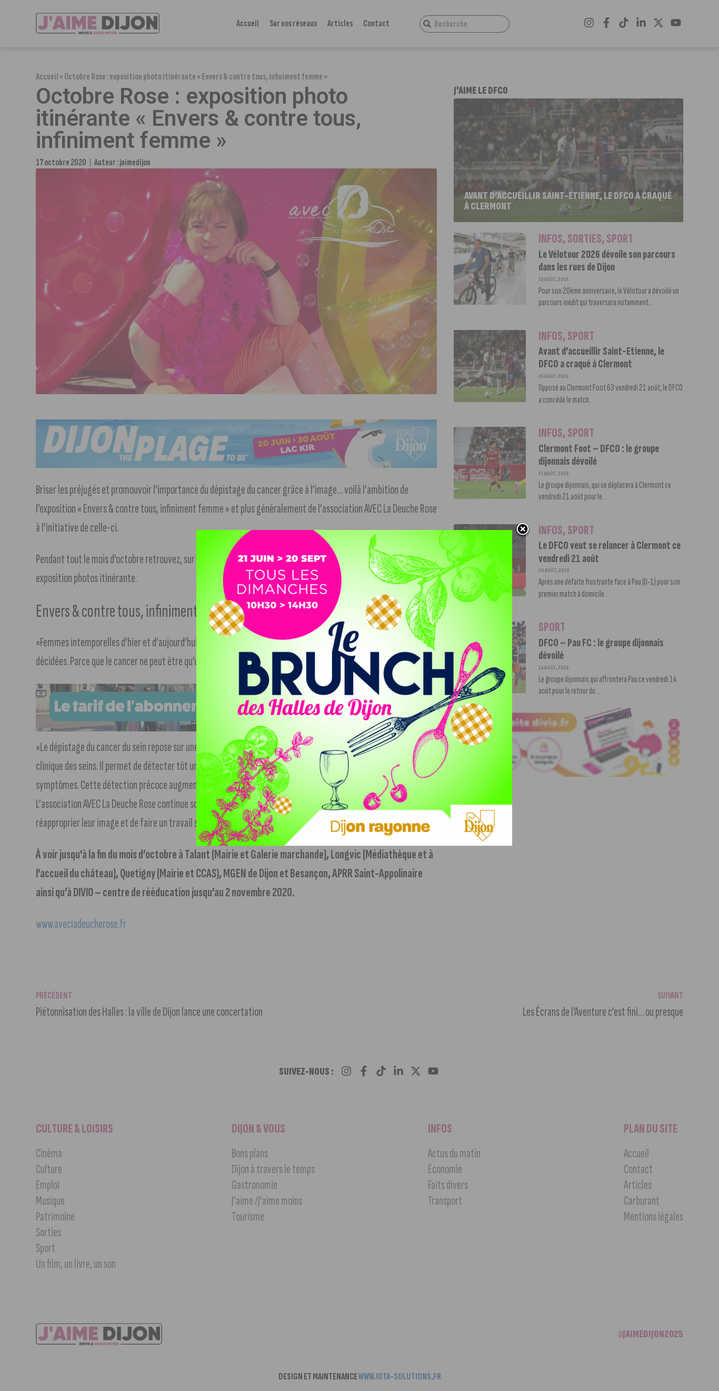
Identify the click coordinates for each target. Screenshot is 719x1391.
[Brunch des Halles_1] (354, 842)
